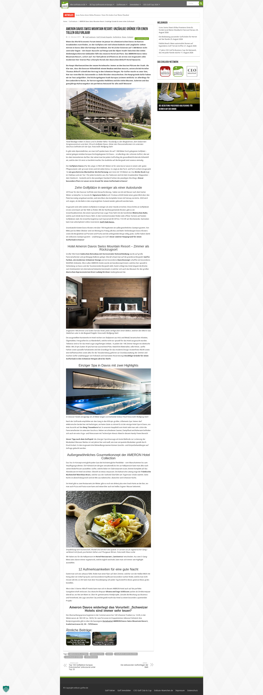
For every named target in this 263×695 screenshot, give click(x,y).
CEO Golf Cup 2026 (150, 5)
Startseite (64, 5)
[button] (6, 689)
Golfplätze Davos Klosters (126, 654)
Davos (109, 654)
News (124, 37)
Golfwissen (121, 5)
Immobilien (134, 5)
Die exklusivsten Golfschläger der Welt (134, 665)
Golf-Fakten (110, 690)
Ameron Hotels (97, 654)
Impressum (180, 690)
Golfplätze (117, 37)
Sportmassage (91, 657)
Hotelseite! (108, 621)
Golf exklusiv (73, 21)
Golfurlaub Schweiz (74, 657)
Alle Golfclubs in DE (77, 5)
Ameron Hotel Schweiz (78, 654)
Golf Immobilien (124, 690)
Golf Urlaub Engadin (104, 37)
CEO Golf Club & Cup (142, 690)
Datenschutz (192, 690)
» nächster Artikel (142, 39)
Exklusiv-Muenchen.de (163, 690)
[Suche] (201, 3)
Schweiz (130, 37)
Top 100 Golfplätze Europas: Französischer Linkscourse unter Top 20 (82, 666)
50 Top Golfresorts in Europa (101, 5)
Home (65, 21)
